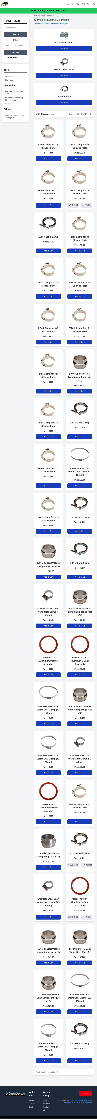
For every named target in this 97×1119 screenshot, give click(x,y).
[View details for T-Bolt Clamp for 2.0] (80, 176)
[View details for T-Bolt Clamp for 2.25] (48, 268)
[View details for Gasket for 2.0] (48, 790)
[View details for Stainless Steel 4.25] (80, 454)
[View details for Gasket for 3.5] (80, 643)
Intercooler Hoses (69, 1103)
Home (48, 16)
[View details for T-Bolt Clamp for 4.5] (48, 314)
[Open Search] (88, 3)
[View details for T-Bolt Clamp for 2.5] (48, 130)
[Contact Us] (83, 3)
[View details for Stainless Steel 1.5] (80, 741)
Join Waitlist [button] (87, 205)
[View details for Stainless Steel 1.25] (48, 884)
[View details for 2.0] (80, 503)
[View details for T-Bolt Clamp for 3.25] (48, 359)
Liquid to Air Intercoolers (84, 1103)
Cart (31, 1107)
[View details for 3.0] (48, 222)
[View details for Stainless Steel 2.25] (48, 741)
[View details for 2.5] (80, 408)
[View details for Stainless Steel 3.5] (48, 1029)
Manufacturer (12, 58)
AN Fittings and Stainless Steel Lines (79, 1100)
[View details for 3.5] (80, 548)
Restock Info (10, 76)
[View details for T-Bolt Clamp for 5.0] (48, 454)
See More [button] (64, 48)
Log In (85, 1093)
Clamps (56, 16)
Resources (9, 104)
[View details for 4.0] (48, 934)
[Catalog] (73, 3)
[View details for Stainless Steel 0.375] (48, 594)
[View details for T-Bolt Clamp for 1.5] (80, 314)
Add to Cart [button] (48, 159)
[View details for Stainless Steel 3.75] (48, 692)
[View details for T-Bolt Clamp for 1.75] (48, 408)
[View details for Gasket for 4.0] (48, 643)
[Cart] (78, 3)
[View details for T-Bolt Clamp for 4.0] (48, 176)
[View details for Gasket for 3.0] (80, 884)
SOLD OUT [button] (73, 205)
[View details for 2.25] (48, 839)
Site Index (9, 80)
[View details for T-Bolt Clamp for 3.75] (48, 503)
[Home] (5, 4)
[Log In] (93, 3)
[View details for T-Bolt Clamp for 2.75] (80, 268)
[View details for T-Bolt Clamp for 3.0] (80, 130)
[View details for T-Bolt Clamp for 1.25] (80, 790)
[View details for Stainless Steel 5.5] (80, 980)
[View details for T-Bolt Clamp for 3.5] (80, 222)
